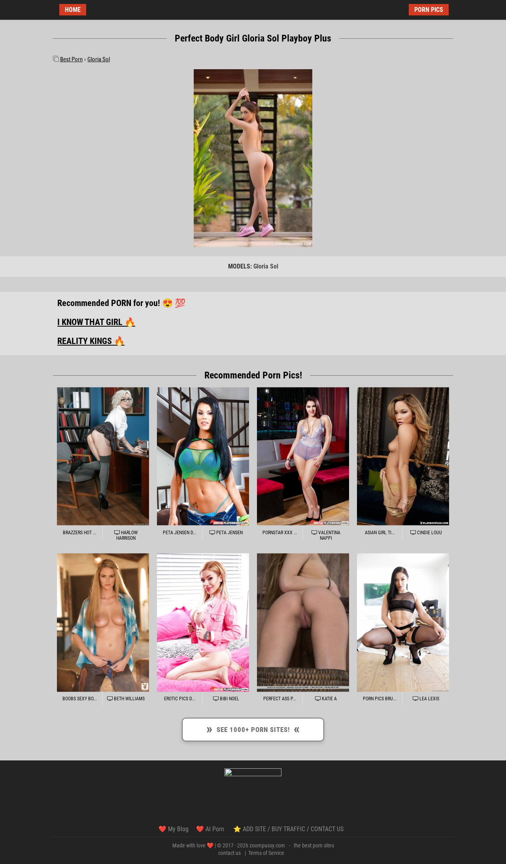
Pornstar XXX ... (279, 532)
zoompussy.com (267, 845)
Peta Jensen (229, 532)
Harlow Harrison (127, 535)
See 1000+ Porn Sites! (253, 728)
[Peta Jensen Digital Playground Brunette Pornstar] (203, 456)
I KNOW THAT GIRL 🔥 (96, 322)
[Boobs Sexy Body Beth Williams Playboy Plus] (103, 622)
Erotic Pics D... (179, 698)
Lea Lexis (428, 698)
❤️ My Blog (174, 829)
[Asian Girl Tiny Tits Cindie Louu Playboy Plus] (403, 456)
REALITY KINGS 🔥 (91, 341)
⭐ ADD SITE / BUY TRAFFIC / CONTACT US (288, 829)
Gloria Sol (98, 59)
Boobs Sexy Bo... (79, 698)
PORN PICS (428, 9)
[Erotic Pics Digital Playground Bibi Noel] (203, 622)
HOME (73, 9)
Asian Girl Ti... (380, 532)
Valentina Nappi (328, 535)
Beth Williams (129, 698)
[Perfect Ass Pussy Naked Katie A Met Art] (303, 622)
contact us (229, 853)
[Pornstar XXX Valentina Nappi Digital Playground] (303, 456)
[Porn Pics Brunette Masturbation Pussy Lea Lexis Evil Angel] (403, 622)
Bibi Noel (229, 698)
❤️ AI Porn (211, 829)
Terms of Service (266, 853)
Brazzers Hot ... (79, 532)
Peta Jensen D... (179, 532)
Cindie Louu (429, 532)
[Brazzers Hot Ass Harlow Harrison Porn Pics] (103, 456)
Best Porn (71, 59)
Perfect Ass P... (279, 698)
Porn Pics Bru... (379, 698)
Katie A (329, 698)
